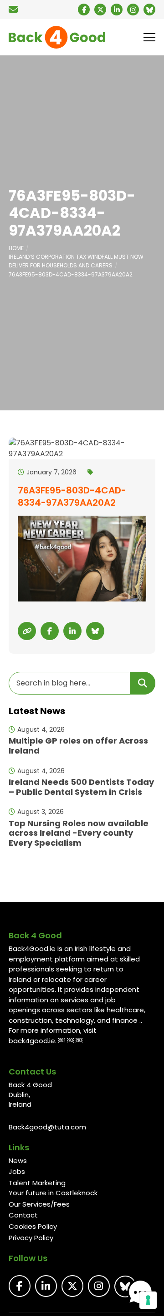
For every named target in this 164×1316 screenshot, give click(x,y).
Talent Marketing (37, 1183)
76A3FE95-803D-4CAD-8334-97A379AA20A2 (71, 274)
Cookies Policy (33, 1226)
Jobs (17, 1171)
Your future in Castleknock (53, 1193)
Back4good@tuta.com (47, 1127)
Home (16, 248)
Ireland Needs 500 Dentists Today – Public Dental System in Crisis (81, 787)
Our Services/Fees (39, 1204)
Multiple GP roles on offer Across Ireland (78, 745)
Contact (23, 1215)
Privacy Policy (31, 1237)
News (18, 1160)
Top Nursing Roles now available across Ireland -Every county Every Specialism (79, 833)
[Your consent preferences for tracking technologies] (148, 1300)
